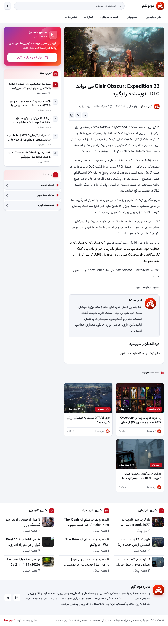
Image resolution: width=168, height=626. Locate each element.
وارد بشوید (125, 353)
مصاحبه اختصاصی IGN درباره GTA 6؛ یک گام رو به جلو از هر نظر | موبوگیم (30, 86)
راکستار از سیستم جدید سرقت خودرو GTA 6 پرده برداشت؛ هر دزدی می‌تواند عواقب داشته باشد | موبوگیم (30, 103)
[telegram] (85, 115)
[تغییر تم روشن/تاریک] (7, 6)
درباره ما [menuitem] (88, 17)
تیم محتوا (146, 106)
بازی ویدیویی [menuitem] (153, 17)
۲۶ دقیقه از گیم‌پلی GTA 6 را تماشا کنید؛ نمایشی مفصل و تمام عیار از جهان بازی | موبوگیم (29, 138)
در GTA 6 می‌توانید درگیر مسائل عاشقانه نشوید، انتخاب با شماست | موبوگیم (31, 120)
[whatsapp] (71, 115)
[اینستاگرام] (16, 597)
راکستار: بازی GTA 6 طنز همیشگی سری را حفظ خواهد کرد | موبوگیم (29, 155)
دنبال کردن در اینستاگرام (30, 58)
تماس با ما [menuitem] (71, 17)
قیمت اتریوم (47, 185)
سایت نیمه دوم (45, 195)
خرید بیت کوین (46, 205)
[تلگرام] (7, 597)
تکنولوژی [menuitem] (132, 17)
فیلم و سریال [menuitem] (110, 17)
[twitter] (78, 115)
